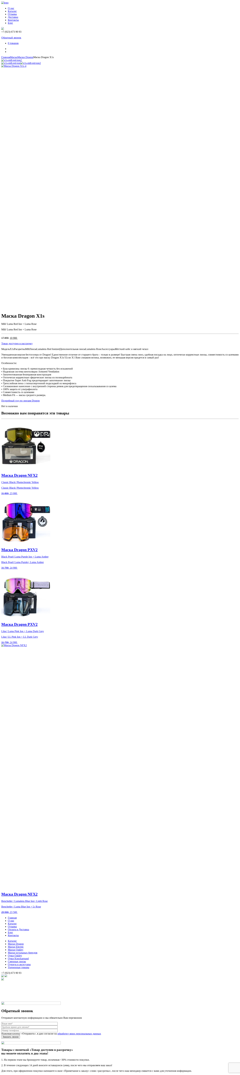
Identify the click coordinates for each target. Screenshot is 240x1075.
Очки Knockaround (18, 958)
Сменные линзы (17, 961)
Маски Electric (16, 946)
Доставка (13, 17)
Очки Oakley (15, 955)
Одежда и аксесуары (19, 964)
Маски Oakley (15, 949)
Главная (5, 57)
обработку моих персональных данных (79, 1033)
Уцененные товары (18, 967)
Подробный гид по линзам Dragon (20, 400)
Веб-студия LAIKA (12, 994)
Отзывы (12, 14)
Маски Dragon (25, 57)
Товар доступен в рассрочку (17, 343)
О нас (11, 8)
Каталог (12, 11)
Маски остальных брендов (22, 952)
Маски (13, 57)
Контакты (13, 20)
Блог (10, 23)
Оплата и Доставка (18, 929)
